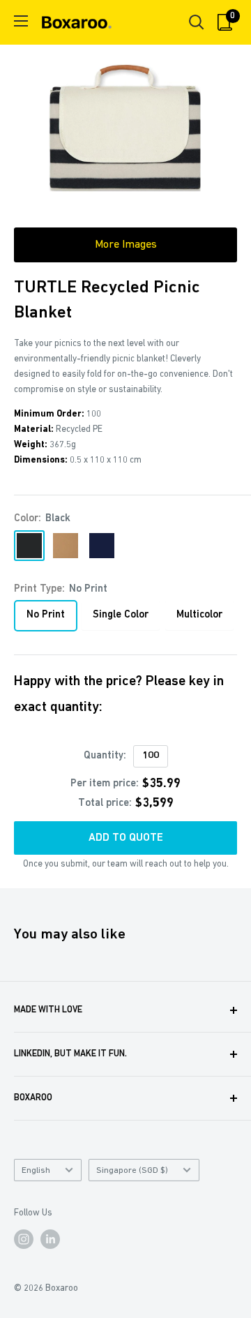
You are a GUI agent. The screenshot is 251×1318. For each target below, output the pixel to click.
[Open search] (196, 22)
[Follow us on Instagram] (23, 1239)
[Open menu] (21, 21)
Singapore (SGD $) (132, 1170)
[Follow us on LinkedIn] (50, 1239)
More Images (126, 244)
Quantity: (105, 756)
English (36, 1170)
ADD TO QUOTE (126, 838)
